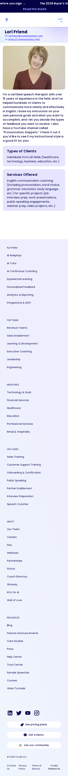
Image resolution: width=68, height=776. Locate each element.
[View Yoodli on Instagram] (37, 713)
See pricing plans (36, 724)
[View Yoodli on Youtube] (28, 713)
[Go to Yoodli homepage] (8, 19)
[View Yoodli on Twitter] (19, 713)
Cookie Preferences (54, 767)
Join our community (36, 745)
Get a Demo (36, 735)
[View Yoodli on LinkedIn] (10, 713)
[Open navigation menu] (59, 20)
